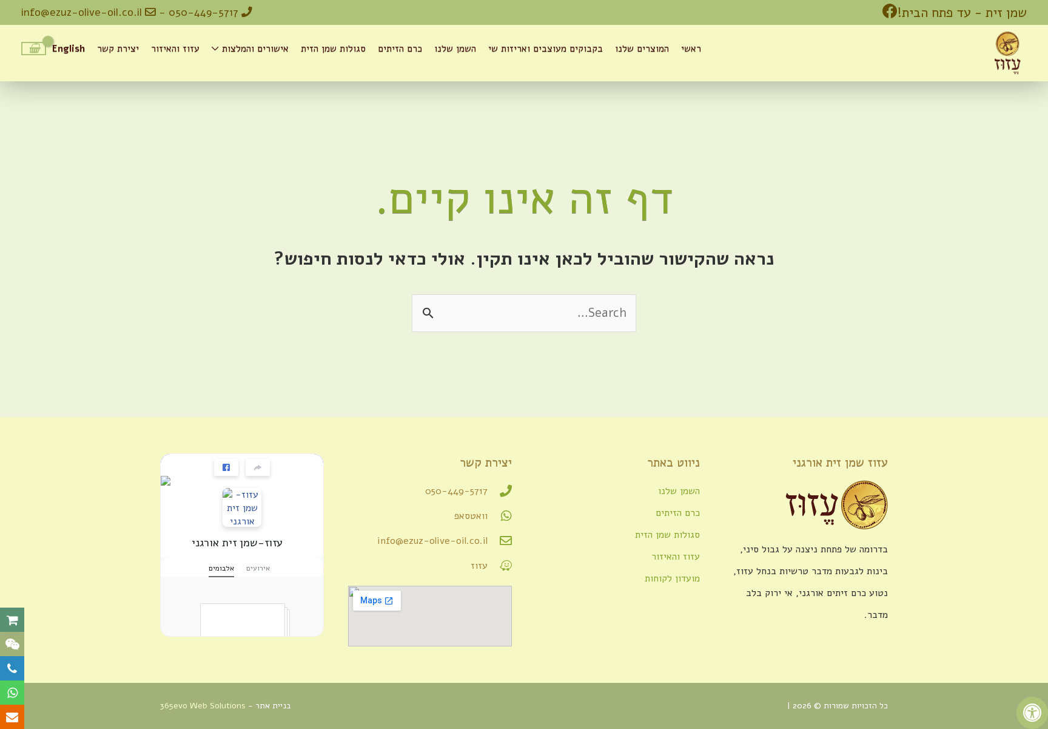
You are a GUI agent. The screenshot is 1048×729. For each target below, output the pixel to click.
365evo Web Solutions (203, 705)
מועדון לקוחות (672, 578)
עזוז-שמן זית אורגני (237, 542)
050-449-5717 (203, 12)
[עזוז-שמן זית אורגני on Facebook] (242, 508)
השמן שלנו (679, 491)
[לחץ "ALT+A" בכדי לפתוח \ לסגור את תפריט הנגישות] (1032, 713)
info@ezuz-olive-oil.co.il (83, 12)
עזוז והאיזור (675, 556)
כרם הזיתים (678, 513)
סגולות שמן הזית (667, 534)
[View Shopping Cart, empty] (33, 48)
